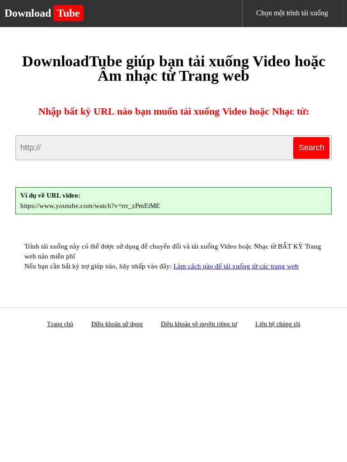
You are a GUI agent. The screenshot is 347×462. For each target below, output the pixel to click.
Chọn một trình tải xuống (292, 13)
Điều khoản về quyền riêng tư (199, 324)
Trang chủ (60, 324)
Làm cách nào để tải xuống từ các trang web (236, 266)
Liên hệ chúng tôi (277, 324)
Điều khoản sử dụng (117, 324)
